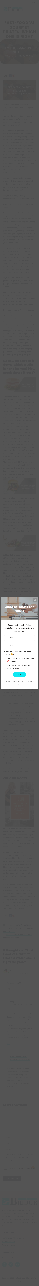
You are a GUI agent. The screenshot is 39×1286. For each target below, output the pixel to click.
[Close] (35, 600)
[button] (19, 660)
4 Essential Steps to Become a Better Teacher (19, 666)
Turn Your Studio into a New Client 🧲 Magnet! (20, 659)
